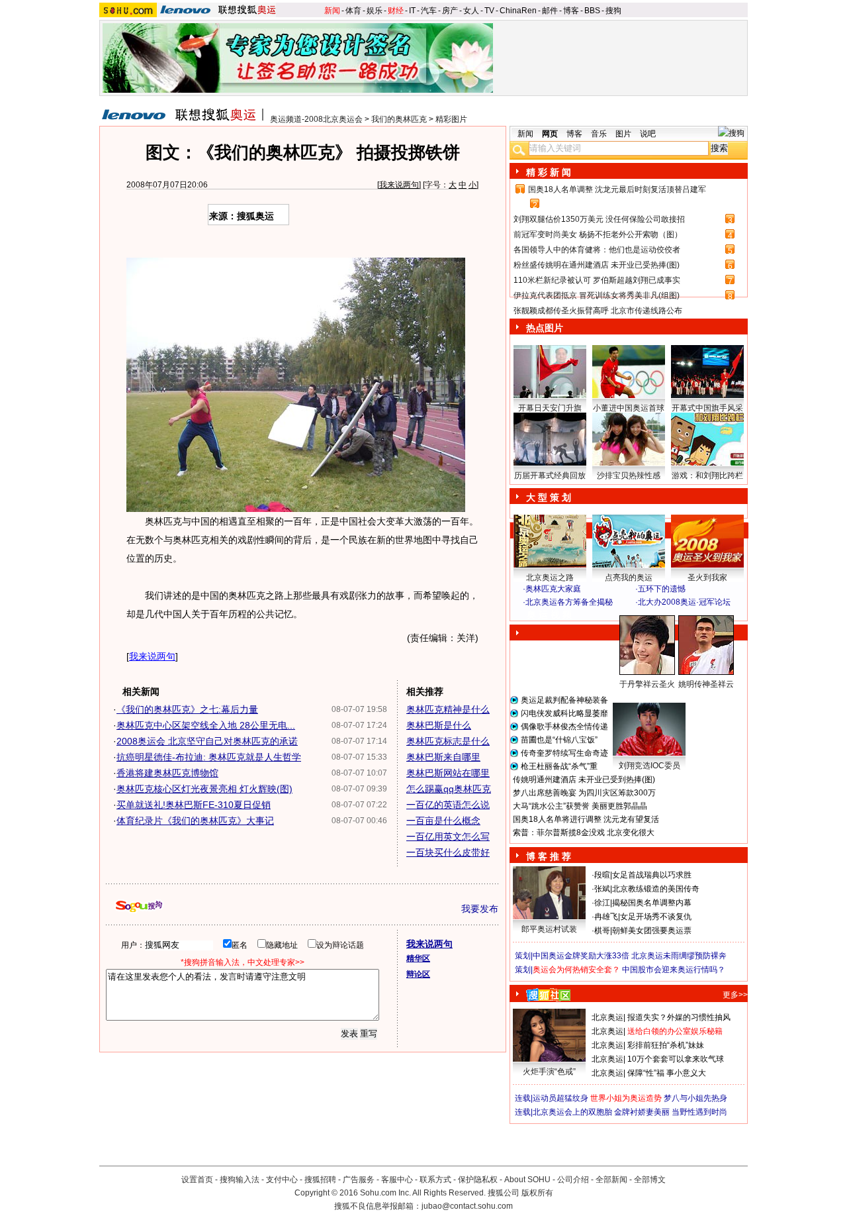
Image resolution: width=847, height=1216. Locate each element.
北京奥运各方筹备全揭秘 (569, 602)
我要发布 (479, 908)
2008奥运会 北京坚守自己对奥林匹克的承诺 (207, 741)
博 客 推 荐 (548, 856)
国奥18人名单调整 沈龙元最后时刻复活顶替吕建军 (617, 189)
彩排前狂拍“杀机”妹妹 (665, 1045)
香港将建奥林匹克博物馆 (167, 773)
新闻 (332, 10)
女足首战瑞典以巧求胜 (651, 875)
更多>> (735, 994)
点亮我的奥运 (628, 577)
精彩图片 (451, 119)
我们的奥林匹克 (399, 119)
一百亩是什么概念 (443, 820)
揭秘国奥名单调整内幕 (651, 902)
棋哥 (602, 930)
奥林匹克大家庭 (553, 588)
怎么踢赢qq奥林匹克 (448, 789)
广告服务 (359, 1179)
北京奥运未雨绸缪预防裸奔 (679, 955)
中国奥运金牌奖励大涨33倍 (581, 955)
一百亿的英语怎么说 (448, 804)
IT (412, 10)
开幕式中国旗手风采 (707, 408)
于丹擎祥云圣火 (647, 684)
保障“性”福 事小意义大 (666, 1073)
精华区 (418, 958)
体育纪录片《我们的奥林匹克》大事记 (195, 820)
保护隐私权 (478, 1179)
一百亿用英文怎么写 (448, 836)
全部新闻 (611, 1179)
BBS (592, 10)
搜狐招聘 (320, 1179)
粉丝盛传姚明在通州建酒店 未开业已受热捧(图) (596, 265)
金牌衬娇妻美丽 (642, 1112)
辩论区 (418, 974)
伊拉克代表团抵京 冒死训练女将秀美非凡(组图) (596, 295)
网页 (550, 133)
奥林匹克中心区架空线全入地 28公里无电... (205, 725)
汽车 (429, 10)
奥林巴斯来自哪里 (443, 757)
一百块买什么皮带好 (448, 852)
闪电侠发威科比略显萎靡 (564, 713)
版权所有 (537, 1192)
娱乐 (374, 10)
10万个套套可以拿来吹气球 (675, 1059)
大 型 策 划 (548, 497)
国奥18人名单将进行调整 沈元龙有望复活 (586, 819)
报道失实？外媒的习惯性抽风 (679, 1017)
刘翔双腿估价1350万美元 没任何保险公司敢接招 (599, 219)
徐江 (602, 902)
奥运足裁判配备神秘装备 (564, 700)
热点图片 (544, 328)
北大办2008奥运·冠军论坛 (684, 602)
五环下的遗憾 (662, 588)
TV (489, 10)
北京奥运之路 (550, 577)
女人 (471, 10)
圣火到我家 (707, 577)
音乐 (599, 133)
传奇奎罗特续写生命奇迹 (564, 753)
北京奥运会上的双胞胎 (572, 1112)
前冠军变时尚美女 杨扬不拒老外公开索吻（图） (597, 234)
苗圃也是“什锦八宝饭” (559, 739)
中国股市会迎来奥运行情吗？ (673, 969)
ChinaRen (518, 10)
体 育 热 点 (635, 696)
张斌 (602, 888)
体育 (353, 10)
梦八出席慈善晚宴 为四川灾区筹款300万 (584, 792)
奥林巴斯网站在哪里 (448, 773)
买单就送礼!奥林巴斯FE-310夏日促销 (193, 804)
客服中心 (397, 1179)
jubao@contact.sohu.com (467, 1206)
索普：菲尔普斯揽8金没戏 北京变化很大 (583, 832)
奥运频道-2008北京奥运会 (316, 119)
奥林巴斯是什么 (438, 725)
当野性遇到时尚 (699, 1112)
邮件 (550, 10)
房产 (450, 10)
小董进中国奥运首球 (628, 408)
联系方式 (435, 1179)
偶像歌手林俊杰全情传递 (564, 726)
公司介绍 (573, 1179)
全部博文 (650, 1179)
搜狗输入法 (239, 1179)
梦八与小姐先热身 (695, 1098)
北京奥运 (607, 1017)
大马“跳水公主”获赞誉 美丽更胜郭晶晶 (580, 806)
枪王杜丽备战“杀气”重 (559, 766)
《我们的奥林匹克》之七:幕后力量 (187, 709)
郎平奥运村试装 (549, 929)
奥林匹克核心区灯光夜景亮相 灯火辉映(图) (204, 789)
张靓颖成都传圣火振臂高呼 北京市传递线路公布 (597, 310)
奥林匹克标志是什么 (448, 741)
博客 (571, 10)
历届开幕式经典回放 (550, 475)
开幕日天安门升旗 (550, 408)
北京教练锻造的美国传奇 (655, 888)
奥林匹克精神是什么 (448, 709)
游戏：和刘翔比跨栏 (707, 475)
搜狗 (613, 10)
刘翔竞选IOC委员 (649, 765)
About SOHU (527, 1179)
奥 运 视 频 (549, 614)
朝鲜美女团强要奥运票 (651, 930)
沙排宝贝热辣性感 (628, 475)
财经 (396, 10)
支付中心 (282, 1179)
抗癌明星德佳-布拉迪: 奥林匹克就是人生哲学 (208, 757)
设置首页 (197, 1179)
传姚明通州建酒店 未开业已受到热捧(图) (584, 779)
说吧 (648, 133)
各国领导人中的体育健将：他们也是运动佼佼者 (596, 249)
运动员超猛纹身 (560, 1098)
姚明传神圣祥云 (706, 684)
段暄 (602, 875)
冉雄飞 (606, 916)
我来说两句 (399, 184)
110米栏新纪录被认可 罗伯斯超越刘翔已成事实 (596, 280)
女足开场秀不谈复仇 (655, 916)
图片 (623, 133)
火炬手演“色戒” (549, 1071)
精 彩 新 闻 (548, 172)
